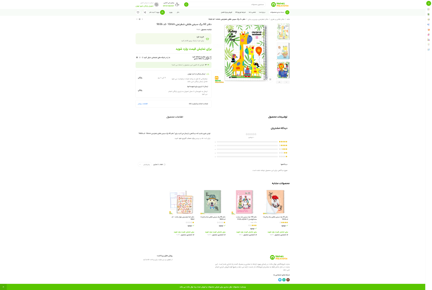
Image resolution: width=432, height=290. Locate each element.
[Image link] (279, 257)
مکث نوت (253, 222)
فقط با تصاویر (158, 164)
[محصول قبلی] (142, 19)
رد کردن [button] (3, 287)
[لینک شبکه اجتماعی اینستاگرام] (142, 57)
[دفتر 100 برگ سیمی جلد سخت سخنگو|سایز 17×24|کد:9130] (244, 202)
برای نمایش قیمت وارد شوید (194, 49)
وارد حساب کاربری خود (187, 138)
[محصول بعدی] (137, 19)
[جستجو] (186, 4)
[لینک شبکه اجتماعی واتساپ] (139, 57)
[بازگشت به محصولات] (139, 19)
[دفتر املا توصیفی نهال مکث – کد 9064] (181, 202)
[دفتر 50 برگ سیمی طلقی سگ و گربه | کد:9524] (275, 202)
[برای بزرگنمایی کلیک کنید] (270, 79)
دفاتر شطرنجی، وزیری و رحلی (258, 19)
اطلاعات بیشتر (142, 103)
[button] (286, 82)
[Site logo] (280, 4)
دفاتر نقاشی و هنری (277, 19)
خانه (288, 19)
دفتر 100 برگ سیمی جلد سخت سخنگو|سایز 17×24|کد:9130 (246, 218)
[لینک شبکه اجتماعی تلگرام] (137, 57)
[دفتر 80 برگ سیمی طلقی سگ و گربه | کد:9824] (212, 202)
